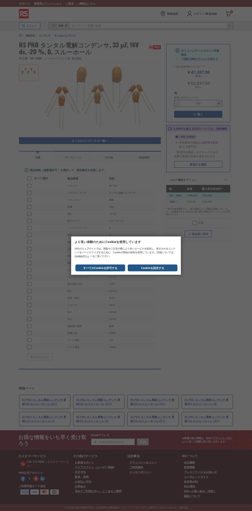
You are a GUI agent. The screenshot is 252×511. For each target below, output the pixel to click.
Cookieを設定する (152, 268)
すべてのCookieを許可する (100, 268)
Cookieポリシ (82, 256)
